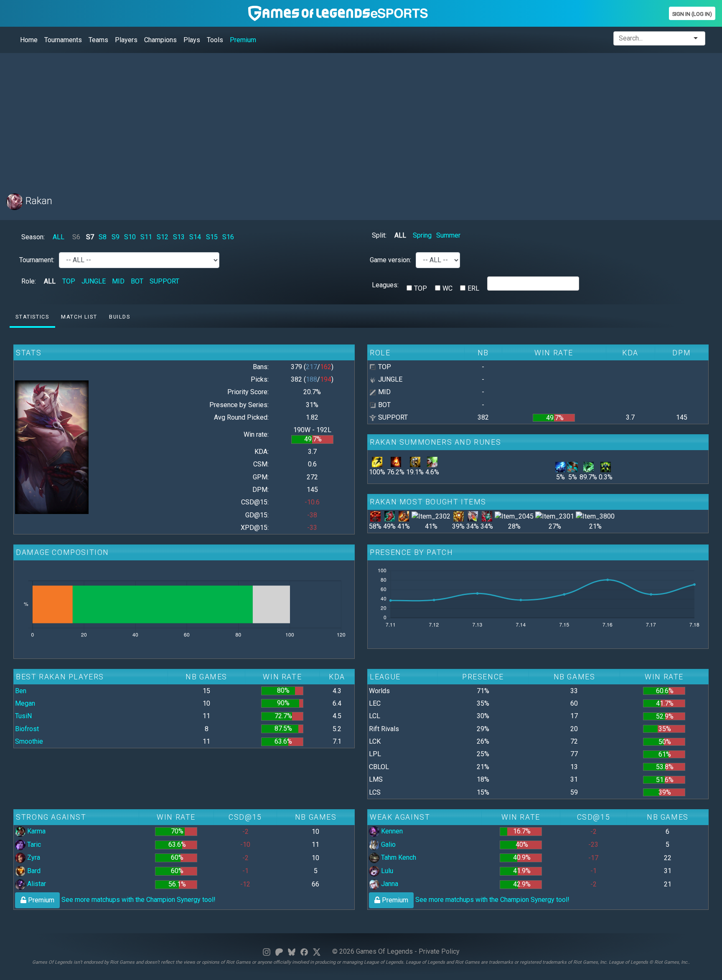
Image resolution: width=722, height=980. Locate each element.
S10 (130, 237)
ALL (58, 237)
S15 (212, 237)
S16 (228, 237)
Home (29, 40)
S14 (195, 237)
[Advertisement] (257, 118)
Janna (388, 884)
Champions (160, 40)
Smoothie (29, 741)
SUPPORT (164, 281)
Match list (79, 317)
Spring (422, 235)
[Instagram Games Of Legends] (266, 951)
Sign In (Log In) (692, 14)
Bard (33, 871)
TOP (68, 281)
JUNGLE (93, 281)
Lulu (386, 871)
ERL (473, 288)
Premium (243, 40)
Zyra (32, 857)
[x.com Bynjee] (316, 951)
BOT (137, 281)
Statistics (32, 317)
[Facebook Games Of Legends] (304, 951)
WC (447, 288)
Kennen (391, 831)
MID (118, 281)
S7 (90, 237)
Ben (20, 691)
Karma (35, 831)
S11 (146, 237)
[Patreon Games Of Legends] (279, 951)
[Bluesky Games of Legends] (291, 951)
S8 (103, 237)
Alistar (35, 884)
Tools (215, 40)
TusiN (23, 716)
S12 (162, 237)
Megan (25, 703)
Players (126, 40)
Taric (33, 844)
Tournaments (63, 40)
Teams (98, 40)
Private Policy (439, 951)
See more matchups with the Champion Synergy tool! (121, 900)
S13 (179, 237)
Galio (387, 844)
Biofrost (27, 729)
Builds (119, 317)
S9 (115, 237)
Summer (448, 235)
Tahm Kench (397, 857)
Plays (191, 40)
